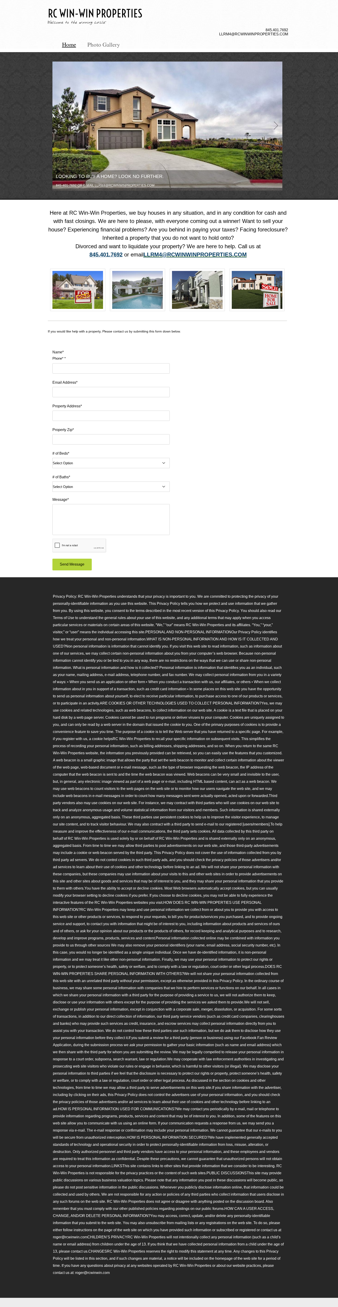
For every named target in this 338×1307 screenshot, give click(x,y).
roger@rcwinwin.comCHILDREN (80, 1237)
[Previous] (59, 125)
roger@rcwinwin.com (92, 1273)
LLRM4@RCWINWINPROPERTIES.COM (253, 34)
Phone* (57, 358)
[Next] (276, 125)
